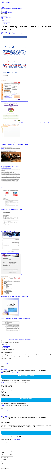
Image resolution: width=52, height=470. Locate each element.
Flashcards (9, 2)
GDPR (2, 372)
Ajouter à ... (10, 32)
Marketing (5, 23)
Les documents (4, 2)
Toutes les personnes (6, 392)
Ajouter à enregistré (18, 33)
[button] (3, 75)
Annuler (2, 468)
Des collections (8, 12)
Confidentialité (7, 372)
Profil (2, 18)
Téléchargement (4, 32)
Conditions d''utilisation (15, 372)
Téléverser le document (6, 8)
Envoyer (7, 468)
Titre (2, 383)
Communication (6, 22)
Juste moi (4, 394)
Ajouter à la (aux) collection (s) (7, 33)
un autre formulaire (16, 439)
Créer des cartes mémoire (16, 8)
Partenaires (6, 369)
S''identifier (3, 7)
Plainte (2, 369)
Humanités (5, 20)
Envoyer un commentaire (6, 358)
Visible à (2, 391)
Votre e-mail (3, 452)
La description (6, 386)
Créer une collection (5, 395)
